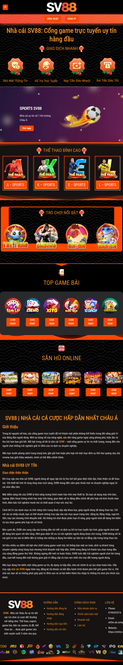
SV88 (61, 441)
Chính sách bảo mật (88, 614)
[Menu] (5, 7)
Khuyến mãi (84, 619)
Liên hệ (81, 625)
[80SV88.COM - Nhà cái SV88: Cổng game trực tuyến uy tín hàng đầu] (61, 7)
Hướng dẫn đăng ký (57, 608)
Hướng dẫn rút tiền (56, 629)
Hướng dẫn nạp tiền (57, 623)
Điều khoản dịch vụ (87, 608)
